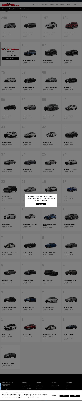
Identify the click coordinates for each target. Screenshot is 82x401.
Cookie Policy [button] (11, 397)
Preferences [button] (37, 397)
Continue (41, 204)
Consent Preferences (0, 386)
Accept (75, 395)
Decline (64, 395)
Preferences (54, 395)
